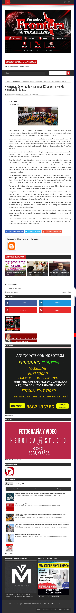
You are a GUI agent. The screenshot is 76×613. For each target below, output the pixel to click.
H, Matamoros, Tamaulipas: (17, 67)
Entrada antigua (66, 292)
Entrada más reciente (11, 292)
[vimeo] (69, 2)
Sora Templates (16, 604)
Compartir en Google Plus (54, 231)
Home (38, 609)
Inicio (39, 292)
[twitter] (65, 2)
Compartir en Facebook (16, 231)
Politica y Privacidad (64, 609)
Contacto (53, 609)
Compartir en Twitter (34, 231)
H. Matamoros (34, 94)
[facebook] (61, 2)
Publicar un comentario (14, 288)
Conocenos (46, 609)
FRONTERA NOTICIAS (30, 604)
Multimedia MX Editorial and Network (54, 604)
